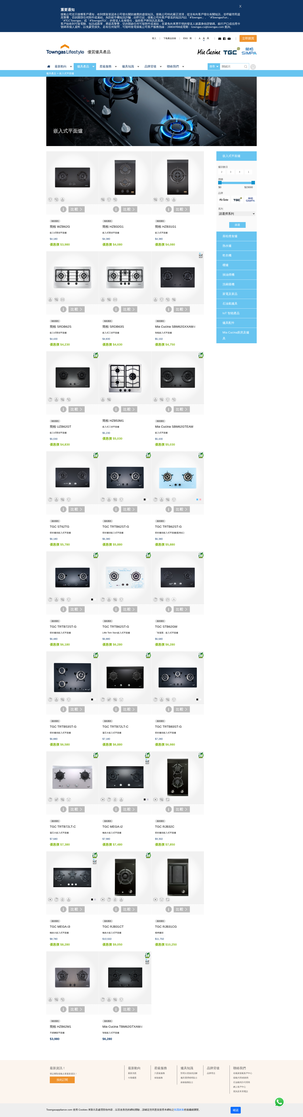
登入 (154, 38)
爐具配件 (228, 323)
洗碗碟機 (228, 284)
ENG (185, 38)
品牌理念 (211, 1073)
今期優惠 (132, 1078)
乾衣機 (227, 255)
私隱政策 (179, 1109)
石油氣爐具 (230, 303)
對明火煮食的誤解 (189, 1073)
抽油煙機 (228, 274)
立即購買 (248, 38)
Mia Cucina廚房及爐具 (236, 335)
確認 (235, 1110)
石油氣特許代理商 (241, 1082)
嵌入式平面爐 (66, 73)
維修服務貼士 (187, 1082)
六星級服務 (159, 1073)
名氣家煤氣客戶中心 (242, 1073)
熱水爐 (227, 245)
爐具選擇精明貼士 (189, 1078)
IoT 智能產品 (231, 313)
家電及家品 (230, 294)
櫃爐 (225, 265)
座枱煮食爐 (230, 236)
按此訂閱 (62, 1079)
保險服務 (158, 1078)
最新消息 (132, 1073)
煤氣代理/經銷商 (240, 1078)
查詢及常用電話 (240, 1091)
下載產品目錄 (169, 38)
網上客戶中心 (239, 1087)
